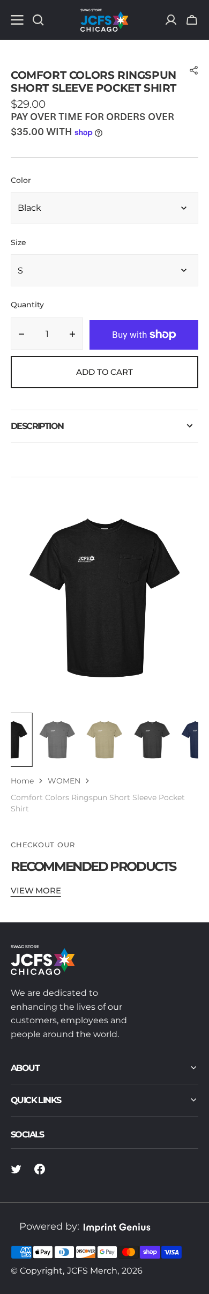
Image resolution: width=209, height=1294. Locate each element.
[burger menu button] (17, 19)
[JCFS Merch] (104, 20)
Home (22, 781)
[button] (191, 19)
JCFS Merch (92, 1271)
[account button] (171, 19)
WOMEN (64, 781)
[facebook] (39, 1169)
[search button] (38, 19)
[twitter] (16, 1169)
